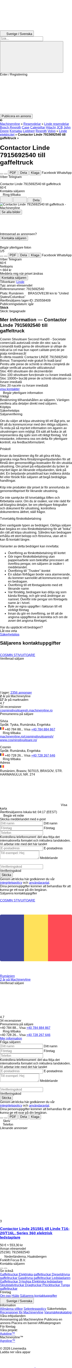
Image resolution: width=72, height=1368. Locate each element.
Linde (20, 282)
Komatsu (16, 131)
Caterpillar (37, 127)
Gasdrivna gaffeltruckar (35, 1278)
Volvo (52, 131)
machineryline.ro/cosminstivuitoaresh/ (26, 736)
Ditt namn (50, 823)
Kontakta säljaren (14, 238)
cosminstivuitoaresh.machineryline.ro (26, 710)
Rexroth (41, 131)
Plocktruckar (51, 1285)
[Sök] (31, 57)
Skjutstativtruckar (12, 1285)
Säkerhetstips (9, 634)
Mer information (11, 1038)
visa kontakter (10, 389)
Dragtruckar (33, 1285)
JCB (60, 127)
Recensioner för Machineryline (21, 1312)
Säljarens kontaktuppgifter (38, 1295)
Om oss (5, 1295)
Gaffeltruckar (9, 1274)
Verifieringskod (10, 870)
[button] (36, 95)
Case (25, 127)
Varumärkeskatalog (58, 1312)
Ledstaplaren (61, 1278)
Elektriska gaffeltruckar (35, 1274)
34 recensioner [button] (10, 707)
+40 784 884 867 (43, 729)
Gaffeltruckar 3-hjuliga (16, 1281)
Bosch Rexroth (10, 127)
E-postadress (53, 848)
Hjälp (15, 1295)
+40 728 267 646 (43, 755)
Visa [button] (27, 729)
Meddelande (49, 858)
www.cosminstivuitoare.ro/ (18, 740)
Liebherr (29, 131)
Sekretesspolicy (35, 1308)
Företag (49, 828)
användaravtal (39, 882)
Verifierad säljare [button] (12, 658)
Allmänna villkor (11, 1308)
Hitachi (51, 127)
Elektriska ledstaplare (47, 1281)
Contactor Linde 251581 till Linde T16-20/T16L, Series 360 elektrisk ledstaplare (34, 1233)
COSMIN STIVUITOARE (17, 655)
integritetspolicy (11, 882)
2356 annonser (21, 692)
